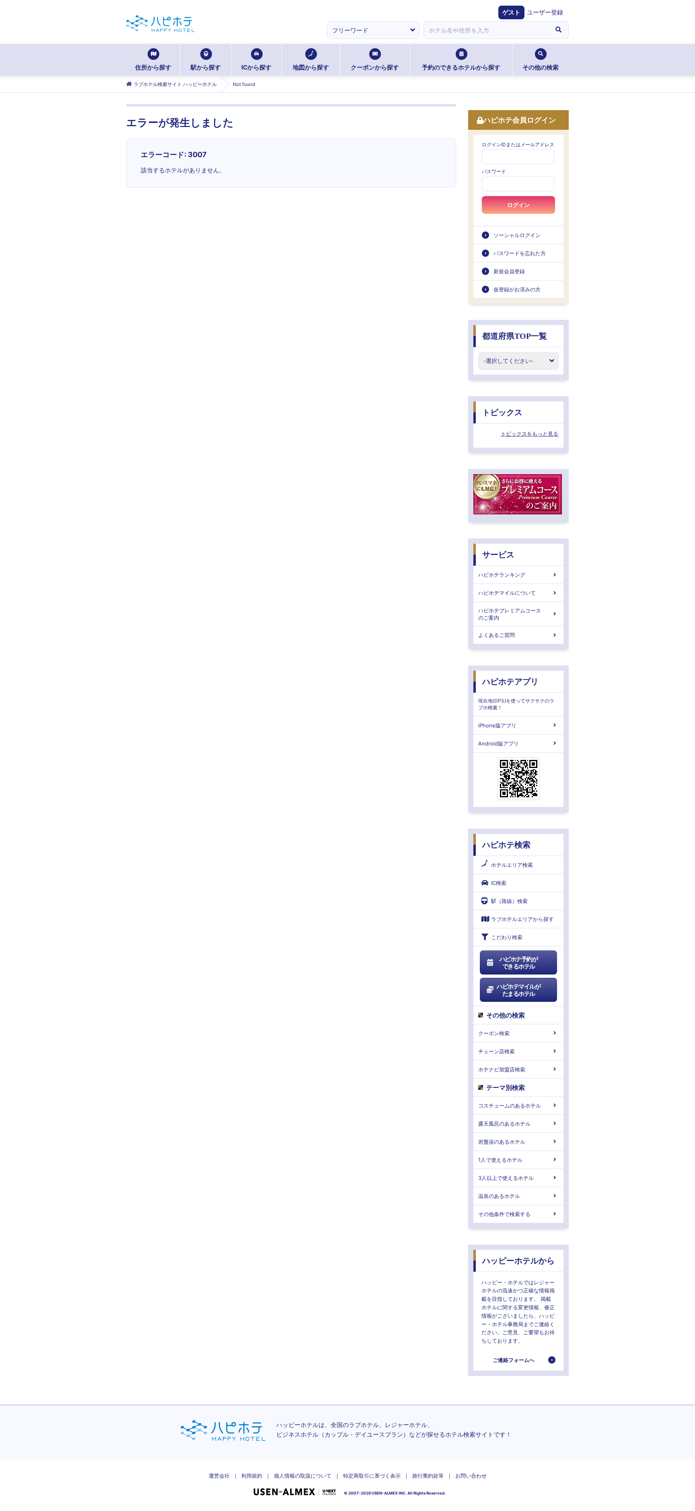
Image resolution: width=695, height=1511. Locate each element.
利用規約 (251, 1475)
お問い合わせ (471, 1475)
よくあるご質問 (496, 635)
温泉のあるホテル (499, 1196)
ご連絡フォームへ (514, 1360)
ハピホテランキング (501, 574)
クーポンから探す (375, 67)
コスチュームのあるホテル (509, 1105)
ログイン (518, 205)
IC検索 (498, 883)
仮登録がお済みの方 (517, 289)
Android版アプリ (498, 743)
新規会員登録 (509, 271)
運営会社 (219, 1475)
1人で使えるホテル (500, 1160)
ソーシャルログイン (517, 235)
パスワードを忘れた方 (519, 253)
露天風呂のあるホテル (504, 1123)
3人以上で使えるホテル (506, 1178)
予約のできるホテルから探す (461, 67)
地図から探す (311, 67)
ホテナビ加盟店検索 (501, 1069)
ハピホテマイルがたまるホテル (518, 990)
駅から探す (206, 67)
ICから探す (256, 67)
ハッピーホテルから (518, 1260)
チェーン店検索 (496, 1051)
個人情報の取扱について (302, 1475)
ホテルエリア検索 (512, 865)
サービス (498, 554)
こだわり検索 (506, 937)
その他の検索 (540, 67)
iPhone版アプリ (497, 725)
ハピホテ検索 (506, 844)
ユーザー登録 (545, 12)
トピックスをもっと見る (529, 433)
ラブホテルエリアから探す (522, 919)
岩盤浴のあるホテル (501, 1141)
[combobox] (486, 30)
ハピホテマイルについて (507, 593)
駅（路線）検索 (509, 901)
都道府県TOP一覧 (514, 336)
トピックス (502, 412)
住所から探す (153, 67)
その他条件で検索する (504, 1214)
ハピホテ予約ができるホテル (519, 962)
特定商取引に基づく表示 (372, 1475)
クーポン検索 (494, 1033)
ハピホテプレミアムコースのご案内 (509, 614)
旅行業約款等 (428, 1475)
